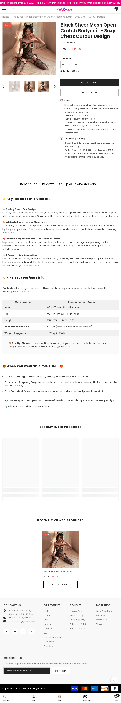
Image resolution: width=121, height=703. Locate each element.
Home (5, 16)
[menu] (4, 9)
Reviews (48, 184)
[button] (3, 86)
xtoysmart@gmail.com (22, 621)
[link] (21, 490)
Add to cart (89, 82)
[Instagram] (15, 631)
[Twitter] (23, 631)
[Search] (13, 9)
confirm (60, 670)
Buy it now (89, 92)
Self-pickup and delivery (77, 184)
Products (18, 16)
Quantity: (65, 58)
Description (28, 184)
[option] (29, 48)
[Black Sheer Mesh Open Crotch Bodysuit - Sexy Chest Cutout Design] (60, 549)
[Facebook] (6, 631)
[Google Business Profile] (32, 631)
